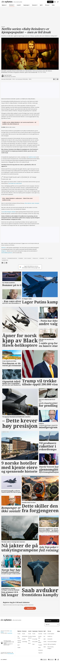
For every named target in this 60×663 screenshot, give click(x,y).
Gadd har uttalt (32, 157)
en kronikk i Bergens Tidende (8, 211)
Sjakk (45, 639)
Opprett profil (30, 608)
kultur (50, 258)
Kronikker (24, 639)
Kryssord (45, 644)
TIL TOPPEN (3, 659)
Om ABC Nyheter (51, 633)
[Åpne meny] (55, 2)
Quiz (44, 636)
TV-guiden (40, 644)
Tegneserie (40, 652)
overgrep (41, 258)
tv (46, 258)
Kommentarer (24, 636)
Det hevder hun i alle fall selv (15, 183)
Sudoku (45, 641)
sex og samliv (27, 258)
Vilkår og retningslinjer (52, 644)
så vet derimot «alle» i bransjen (32, 203)
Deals (33, 644)
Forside (19, 633)
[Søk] (57, 2)
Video (53, 5)
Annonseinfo (50, 639)
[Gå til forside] (24, 1)
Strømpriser (40, 650)
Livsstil (18, 5)
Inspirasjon (26, 5)
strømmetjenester (12, 258)
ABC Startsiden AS (11, 653)
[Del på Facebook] (54, 79)
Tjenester (34, 5)
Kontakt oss (48, 620)
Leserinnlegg (24, 641)
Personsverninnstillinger (52, 641)
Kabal (45, 646)
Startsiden (40, 633)
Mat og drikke (35, 641)
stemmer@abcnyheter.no (6, 252)
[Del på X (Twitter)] (56, 79)
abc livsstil (51, 659)
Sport (19, 644)
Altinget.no (3, 251)
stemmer (20, 258)
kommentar (5, 260)
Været (39, 647)
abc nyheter (44, 659)
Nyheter (4, 5)
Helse (29, 640)
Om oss (47, 5)
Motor (29, 643)
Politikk (19, 647)
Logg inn (50, 1)
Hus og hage (34, 639)
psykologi (35, 258)
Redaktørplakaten (8, 641)
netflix (4, 258)
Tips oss (47, 624)
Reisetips (34, 636)
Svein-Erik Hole (9, 633)
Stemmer (11, 5)
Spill (41, 5)
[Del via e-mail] (58, 79)
